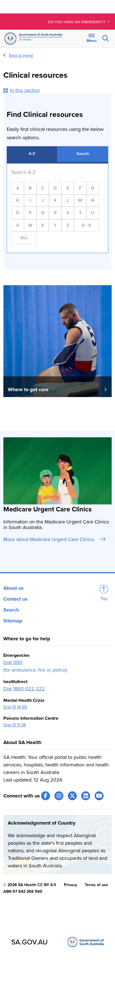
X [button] (42, 225)
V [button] (17, 225)
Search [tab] (82, 153)
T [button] (80, 213)
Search (11, 610)
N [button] (92, 200)
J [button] (43, 200)
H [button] (17, 200)
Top (103, 598)
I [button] (30, 200)
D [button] (55, 188)
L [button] (68, 200)
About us (13, 588)
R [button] (55, 213)
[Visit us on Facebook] (45, 795)
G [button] (92, 188)
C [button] (42, 188)
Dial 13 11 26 (14, 725)
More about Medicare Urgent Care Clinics (49, 539)
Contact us (15, 599)
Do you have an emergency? (77, 22)
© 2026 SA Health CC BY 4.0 (29, 884)
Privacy (70, 884)
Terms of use (96, 884)
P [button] (30, 213)
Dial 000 (12, 662)
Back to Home (21, 55)
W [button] (30, 225)
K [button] (55, 200)
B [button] (30, 188)
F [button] (80, 188)
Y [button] (55, 225)
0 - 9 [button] (86, 225)
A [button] (17, 188)
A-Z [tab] (32, 153)
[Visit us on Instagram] (58, 795)
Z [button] (67, 225)
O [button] (17, 213)
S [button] (67, 213)
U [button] (92, 213)
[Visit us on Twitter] (72, 795)
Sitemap (12, 621)
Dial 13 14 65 (15, 707)
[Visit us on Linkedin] (85, 795)
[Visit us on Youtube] (99, 795)
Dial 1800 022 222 (24, 689)
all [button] (24, 237)
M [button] (80, 200)
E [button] (67, 188)
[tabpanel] (57, 208)
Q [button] (42, 213)
